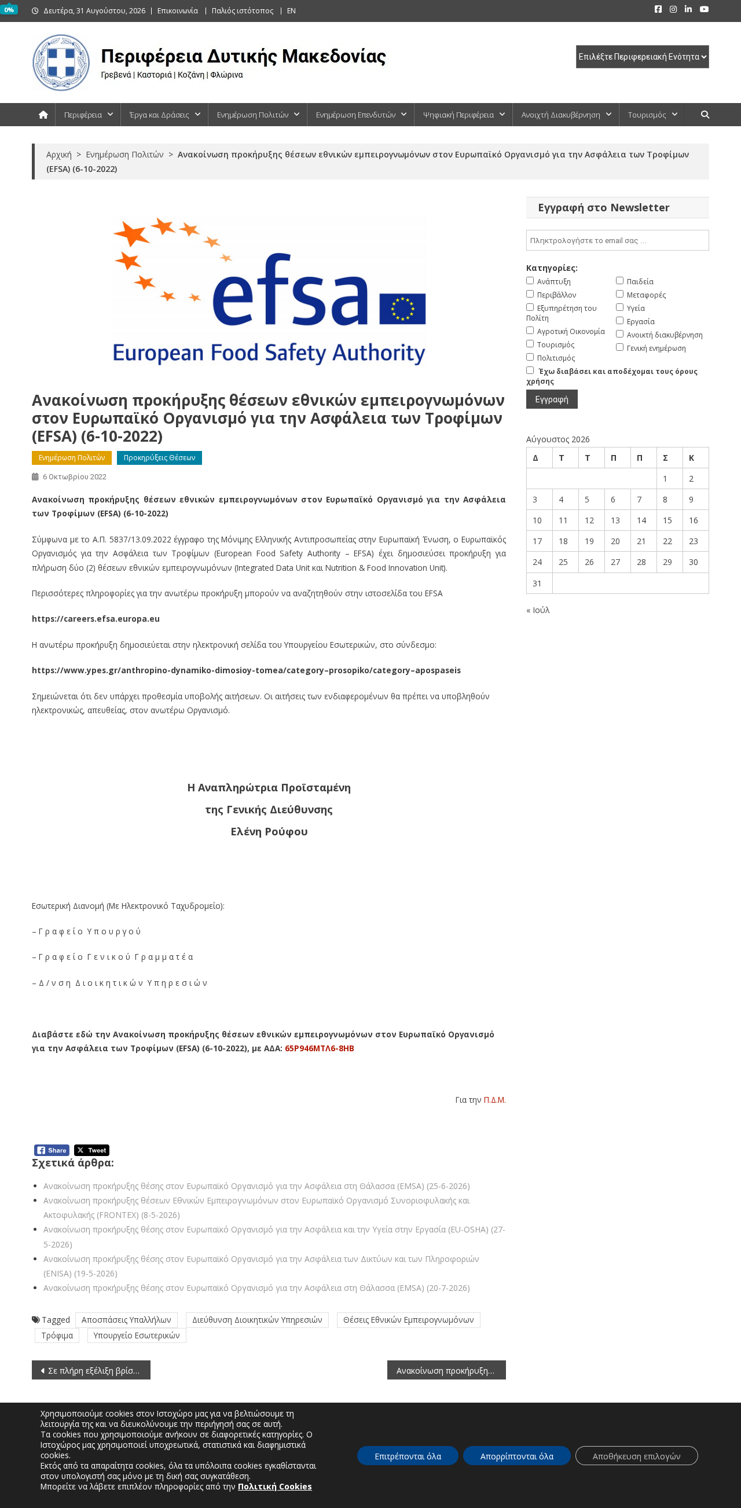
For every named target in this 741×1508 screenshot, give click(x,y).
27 (615, 561)
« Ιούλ (538, 609)
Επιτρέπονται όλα (408, 1456)
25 (563, 561)
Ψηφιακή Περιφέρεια (458, 114)
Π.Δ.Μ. (495, 1099)
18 (563, 540)
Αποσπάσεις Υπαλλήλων (126, 1319)
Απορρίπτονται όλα (516, 1456)
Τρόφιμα (57, 1335)
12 (589, 520)
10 (537, 520)
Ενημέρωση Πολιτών (252, 114)
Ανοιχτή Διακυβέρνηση (561, 114)
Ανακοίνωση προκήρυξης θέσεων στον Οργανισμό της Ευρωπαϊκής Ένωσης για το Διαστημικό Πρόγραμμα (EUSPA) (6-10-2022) (451, 1370)
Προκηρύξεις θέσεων (159, 458)
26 (589, 561)
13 (615, 520)
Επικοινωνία (177, 11)
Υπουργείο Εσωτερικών (137, 1335)
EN (291, 11)
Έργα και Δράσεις (159, 114)
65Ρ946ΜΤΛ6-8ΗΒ (319, 1048)
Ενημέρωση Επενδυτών (355, 114)
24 (537, 561)
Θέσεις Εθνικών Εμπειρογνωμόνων (408, 1319)
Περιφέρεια (83, 114)
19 (589, 540)
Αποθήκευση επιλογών (637, 1456)
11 (563, 520)
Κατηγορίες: (552, 267)
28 (641, 561)
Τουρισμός (647, 114)
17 (537, 540)
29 (667, 561)
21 (641, 540)
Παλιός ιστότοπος (242, 11)
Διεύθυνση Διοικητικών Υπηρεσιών (257, 1319)
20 (615, 540)
